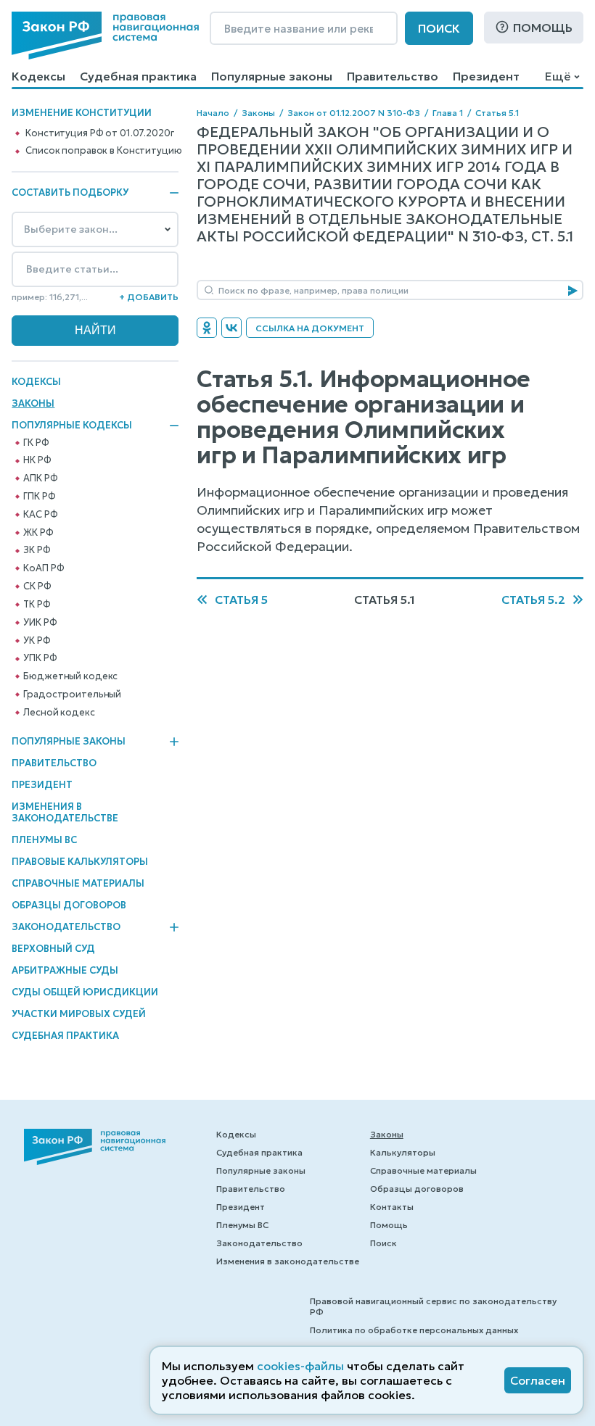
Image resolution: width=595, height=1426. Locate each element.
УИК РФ (40, 623)
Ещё (557, 76)
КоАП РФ (43, 568)
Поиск (439, 28)
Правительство (392, 76)
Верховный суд (53, 948)
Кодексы (38, 76)
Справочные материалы (78, 883)
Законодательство (66, 927)
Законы (33, 403)
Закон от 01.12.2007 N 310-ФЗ (353, 112)
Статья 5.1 (497, 112)
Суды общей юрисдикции (85, 992)
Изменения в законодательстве (65, 812)
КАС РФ (40, 515)
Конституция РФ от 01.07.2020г (99, 133)
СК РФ (37, 586)
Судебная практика (138, 76)
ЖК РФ (38, 533)
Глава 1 (447, 112)
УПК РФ (40, 658)
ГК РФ (36, 443)
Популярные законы (271, 76)
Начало (213, 112)
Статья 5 (241, 599)
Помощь (543, 27)
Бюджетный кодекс (70, 676)
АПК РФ (40, 478)
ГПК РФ (39, 496)
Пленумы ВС (44, 840)
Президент (486, 76)
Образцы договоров (69, 905)
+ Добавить (148, 296)
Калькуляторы (402, 1152)
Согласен (537, 1380)
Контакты (392, 1206)
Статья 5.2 (533, 599)
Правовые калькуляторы (80, 861)
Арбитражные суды (65, 970)
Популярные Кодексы (72, 425)
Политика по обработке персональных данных (414, 1330)
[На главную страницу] (105, 35)
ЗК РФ (36, 550)
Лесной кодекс (58, 712)
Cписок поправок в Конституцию (103, 151)
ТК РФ (36, 604)
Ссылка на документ (309, 328)
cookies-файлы (300, 1366)
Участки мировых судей (79, 1014)
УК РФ (36, 641)
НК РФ (37, 460)
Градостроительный (72, 694)
